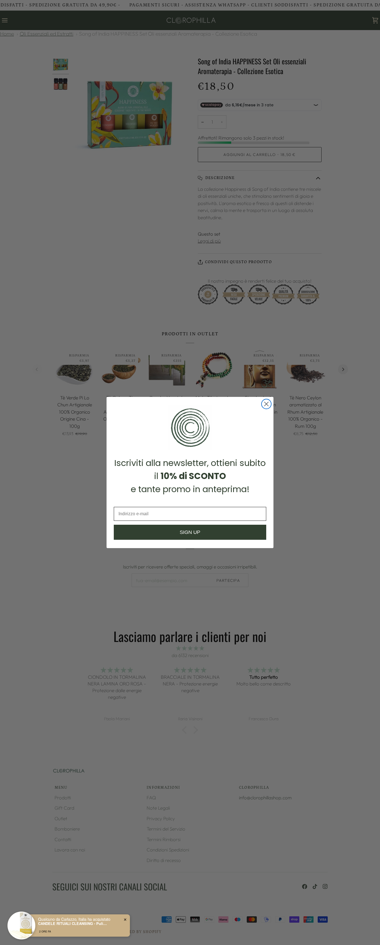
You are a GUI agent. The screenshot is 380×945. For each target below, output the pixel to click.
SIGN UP (190, 532)
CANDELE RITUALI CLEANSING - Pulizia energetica (73, 923)
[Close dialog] (266, 404)
